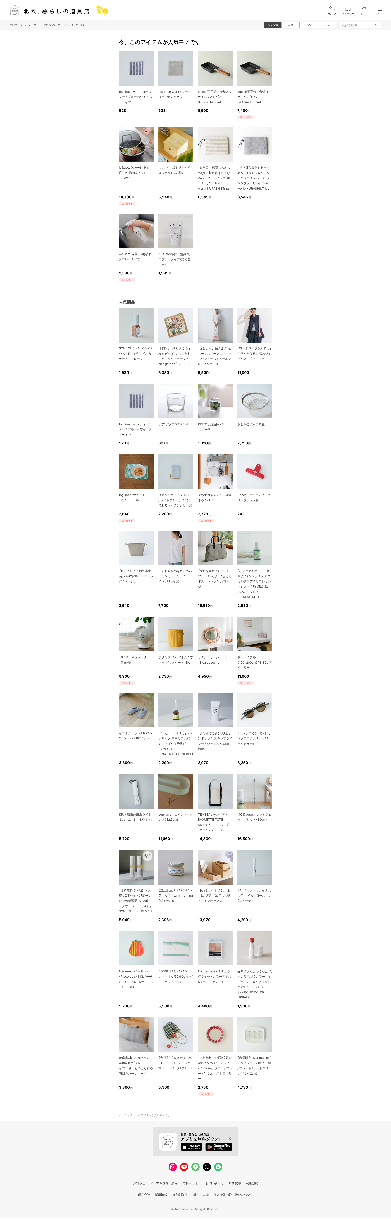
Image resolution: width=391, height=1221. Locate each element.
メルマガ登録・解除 (164, 1183)
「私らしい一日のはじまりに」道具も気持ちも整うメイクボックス (214, 895)
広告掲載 (235, 1183)
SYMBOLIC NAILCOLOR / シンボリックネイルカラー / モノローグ (136, 353)
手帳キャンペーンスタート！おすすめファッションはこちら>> (47, 24)
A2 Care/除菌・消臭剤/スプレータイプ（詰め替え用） (174, 259)
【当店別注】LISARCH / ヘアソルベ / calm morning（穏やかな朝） (175, 895)
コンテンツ (348, 14)
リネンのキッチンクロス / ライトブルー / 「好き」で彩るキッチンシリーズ (175, 500)
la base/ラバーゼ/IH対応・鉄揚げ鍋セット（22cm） (134, 173)
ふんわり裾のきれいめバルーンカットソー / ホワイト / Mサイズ (175, 576)
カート (364, 14)
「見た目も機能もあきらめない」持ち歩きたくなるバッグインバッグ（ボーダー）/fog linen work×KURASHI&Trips (214, 178)
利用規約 (252, 1183)
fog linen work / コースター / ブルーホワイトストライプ (135, 97)
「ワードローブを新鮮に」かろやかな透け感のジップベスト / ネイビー (254, 353)
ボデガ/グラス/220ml (173, 424)
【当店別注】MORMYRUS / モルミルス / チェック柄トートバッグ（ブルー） (175, 1063)
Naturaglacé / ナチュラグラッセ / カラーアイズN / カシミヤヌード (214, 976)
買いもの (332, 14)
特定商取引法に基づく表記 (190, 1195)
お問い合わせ (215, 1183)
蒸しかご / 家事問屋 (251, 424)
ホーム (123, 1115)
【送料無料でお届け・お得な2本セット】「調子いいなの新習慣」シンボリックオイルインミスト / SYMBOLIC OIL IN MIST (135, 900)
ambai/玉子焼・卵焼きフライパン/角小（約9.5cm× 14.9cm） (215, 97)
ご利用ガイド (191, 1183)
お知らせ (139, 1183)
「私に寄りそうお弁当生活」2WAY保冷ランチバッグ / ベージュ (136, 576)
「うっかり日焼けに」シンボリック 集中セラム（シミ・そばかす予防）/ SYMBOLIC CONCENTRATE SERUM (175, 743)
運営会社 (144, 1195)
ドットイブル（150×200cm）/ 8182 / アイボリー (254, 662)
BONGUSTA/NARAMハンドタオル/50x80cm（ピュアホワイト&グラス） (175, 976)
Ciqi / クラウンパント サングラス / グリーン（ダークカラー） (254, 738)
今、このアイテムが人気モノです (150, 1115)
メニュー (379, 14)
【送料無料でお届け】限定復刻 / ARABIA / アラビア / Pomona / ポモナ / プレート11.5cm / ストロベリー (215, 1068)
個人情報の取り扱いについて (233, 1195)
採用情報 (161, 1195)
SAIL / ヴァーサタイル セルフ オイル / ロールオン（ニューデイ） (254, 895)
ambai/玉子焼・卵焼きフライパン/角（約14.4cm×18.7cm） (254, 97)
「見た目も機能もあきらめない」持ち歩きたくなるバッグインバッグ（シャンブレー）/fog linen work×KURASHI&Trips (253, 178)
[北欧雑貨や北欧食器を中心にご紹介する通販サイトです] (57, 10)
